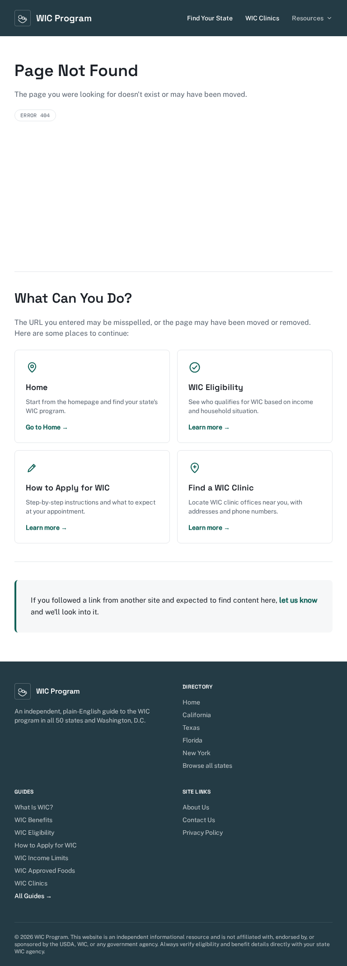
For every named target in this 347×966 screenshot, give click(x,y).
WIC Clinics (262, 18)
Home (191, 702)
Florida (192, 740)
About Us (196, 807)
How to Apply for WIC (45, 845)
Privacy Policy (203, 832)
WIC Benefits (33, 819)
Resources (308, 18)
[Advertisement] (173, 203)
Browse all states (207, 765)
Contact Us (199, 819)
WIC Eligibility (34, 832)
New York (197, 753)
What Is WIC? (33, 807)
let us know (298, 600)
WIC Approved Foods (44, 870)
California (197, 715)
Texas (191, 727)
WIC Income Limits (41, 857)
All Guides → (33, 895)
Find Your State (210, 18)
